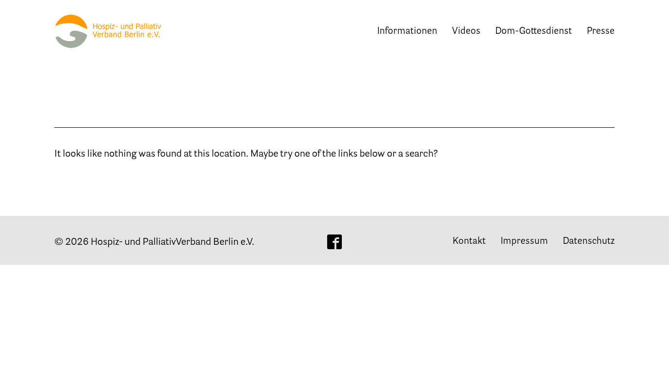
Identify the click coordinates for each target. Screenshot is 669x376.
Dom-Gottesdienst (533, 31)
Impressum (524, 241)
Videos (466, 31)
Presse (601, 31)
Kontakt (469, 241)
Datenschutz (589, 241)
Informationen (407, 31)
